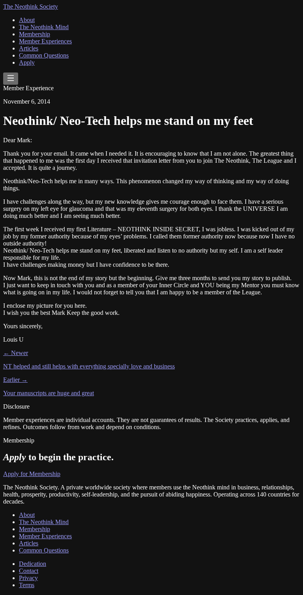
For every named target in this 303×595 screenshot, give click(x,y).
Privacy (28, 578)
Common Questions (44, 55)
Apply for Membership (31, 473)
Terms (26, 585)
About (27, 20)
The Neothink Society (30, 6)
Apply (27, 62)
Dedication (32, 563)
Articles (28, 48)
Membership (34, 34)
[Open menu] (10, 79)
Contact (28, 570)
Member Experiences (45, 41)
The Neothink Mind (44, 27)
